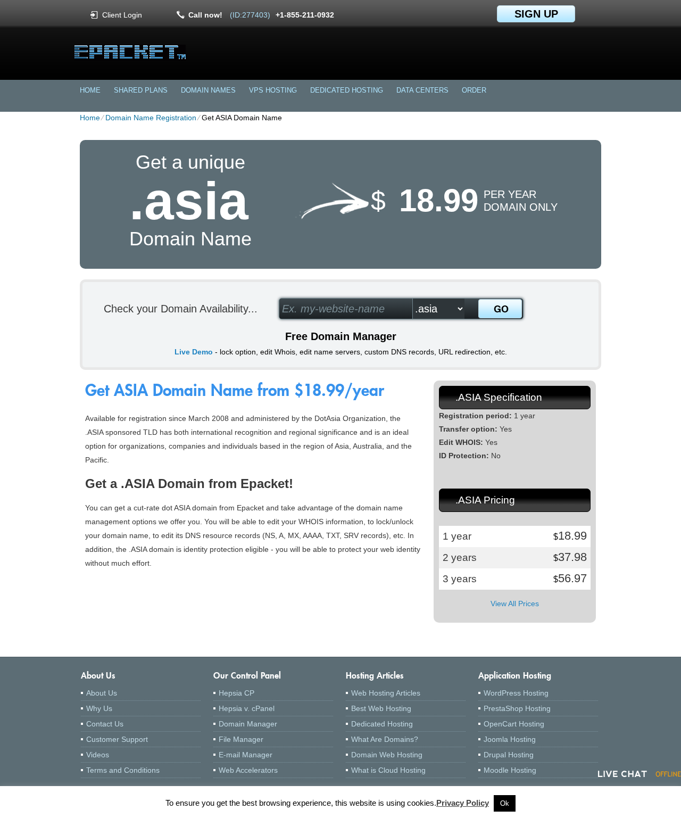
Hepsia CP (236, 693)
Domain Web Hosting (386, 754)
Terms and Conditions (123, 770)
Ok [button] (504, 803)
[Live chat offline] (639, 774)
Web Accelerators (248, 770)
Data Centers (422, 90)
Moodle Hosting (510, 770)
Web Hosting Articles (385, 693)
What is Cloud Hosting (388, 770)
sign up (536, 14)
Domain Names (208, 90)
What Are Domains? (384, 739)
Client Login (122, 15)
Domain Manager (248, 724)
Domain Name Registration (150, 117)
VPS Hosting (273, 90)
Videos (97, 754)
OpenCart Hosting (514, 724)
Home (90, 90)
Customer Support (117, 739)
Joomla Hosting (510, 739)
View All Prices (515, 603)
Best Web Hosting (381, 708)
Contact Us (104, 724)
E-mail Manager (245, 754)
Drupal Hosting (509, 754)
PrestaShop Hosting (517, 708)
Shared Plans (141, 90)
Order (474, 90)
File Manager (241, 739)
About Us (101, 693)
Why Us (99, 708)
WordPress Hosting (516, 693)
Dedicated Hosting (346, 90)
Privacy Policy (462, 802)
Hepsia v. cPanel (247, 708)
